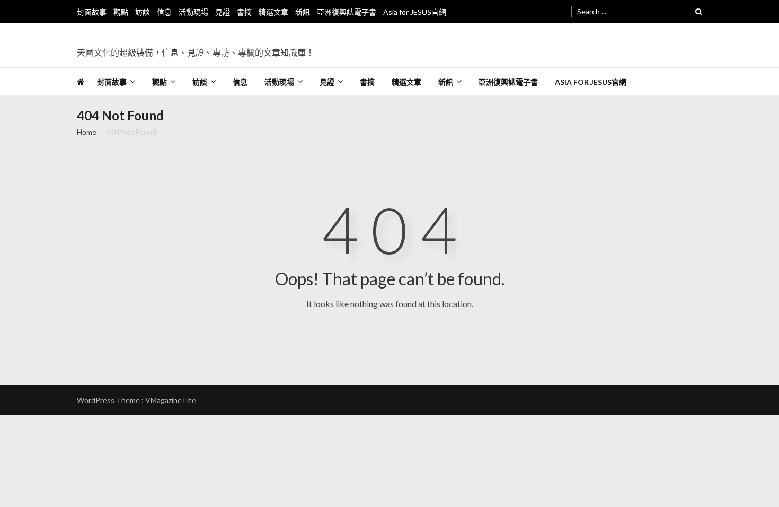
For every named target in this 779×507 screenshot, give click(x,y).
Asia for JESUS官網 (414, 11)
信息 (164, 11)
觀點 (120, 11)
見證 (222, 11)
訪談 (142, 11)
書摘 (244, 11)
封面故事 (92, 11)
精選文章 (273, 11)
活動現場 (193, 11)
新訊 (302, 11)
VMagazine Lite (170, 400)
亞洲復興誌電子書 (346, 11)
